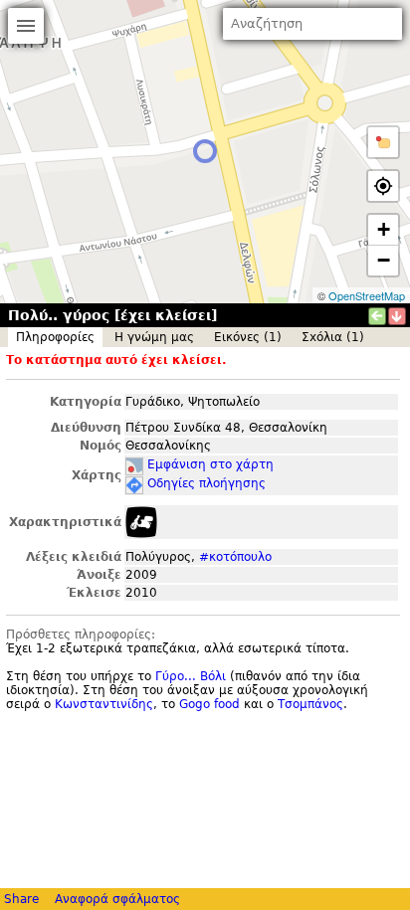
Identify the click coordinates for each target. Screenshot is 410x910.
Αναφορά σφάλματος (117, 899)
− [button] (383, 260)
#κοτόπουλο (235, 557)
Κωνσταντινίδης (104, 704)
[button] (383, 142)
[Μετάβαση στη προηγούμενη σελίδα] (377, 316)
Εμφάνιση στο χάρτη (210, 464)
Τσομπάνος (310, 704)
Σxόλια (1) (333, 337)
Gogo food (209, 704)
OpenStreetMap (366, 295)
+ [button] (383, 229)
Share (21, 899)
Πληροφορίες (55, 337)
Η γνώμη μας (154, 337)
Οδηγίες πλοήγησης (206, 483)
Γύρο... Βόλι (190, 676)
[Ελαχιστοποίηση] (397, 316)
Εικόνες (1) (248, 337)
